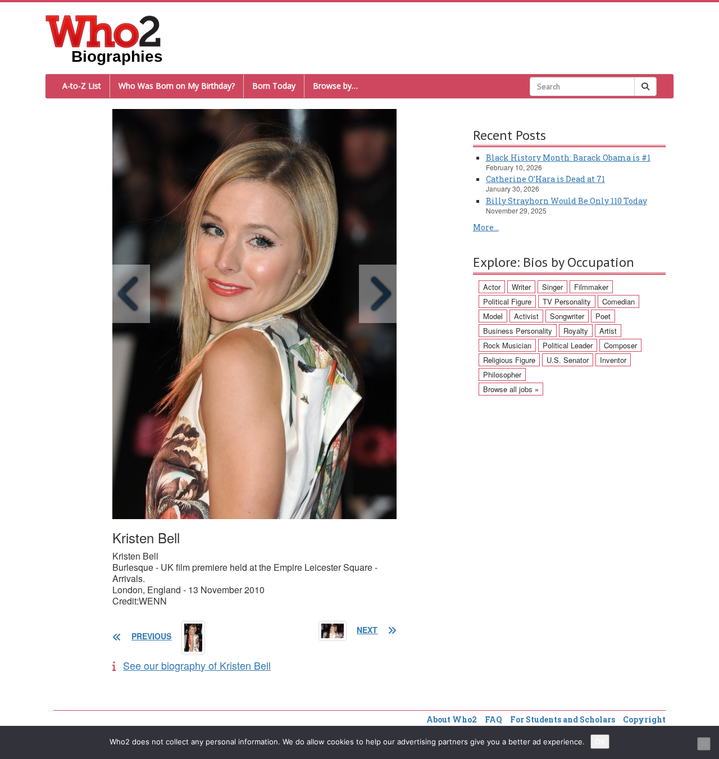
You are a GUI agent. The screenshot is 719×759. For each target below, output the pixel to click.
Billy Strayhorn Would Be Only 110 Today (566, 201)
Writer (521, 286)
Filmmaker (591, 286)
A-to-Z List (81, 85)
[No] (704, 744)
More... (486, 227)
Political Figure (507, 301)
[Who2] (103, 30)
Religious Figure (509, 359)
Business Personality (517, 330)
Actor (491, 286)
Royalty (575, 330)
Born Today (273, 85)
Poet (603, 316)
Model (493, 316)
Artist (608, 330)
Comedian (618, 301)
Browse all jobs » (511, 389)
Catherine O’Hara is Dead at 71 (545, 179)
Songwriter (567, 316)
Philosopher (502, 374)
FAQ (493, 719)
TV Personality (567, 301)
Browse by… (335, 85)
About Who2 (451, 719)
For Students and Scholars (562, 719)
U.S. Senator (568, 359)
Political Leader (568, 345)
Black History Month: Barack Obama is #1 (568, 157)
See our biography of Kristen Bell (197, 665)
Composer (620, 345)
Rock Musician (507, 345)
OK (600, 741)
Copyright (644, 719)
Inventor (613, 359)
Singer (552, 286)
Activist (526, 316)
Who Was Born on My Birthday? (177, 85)
